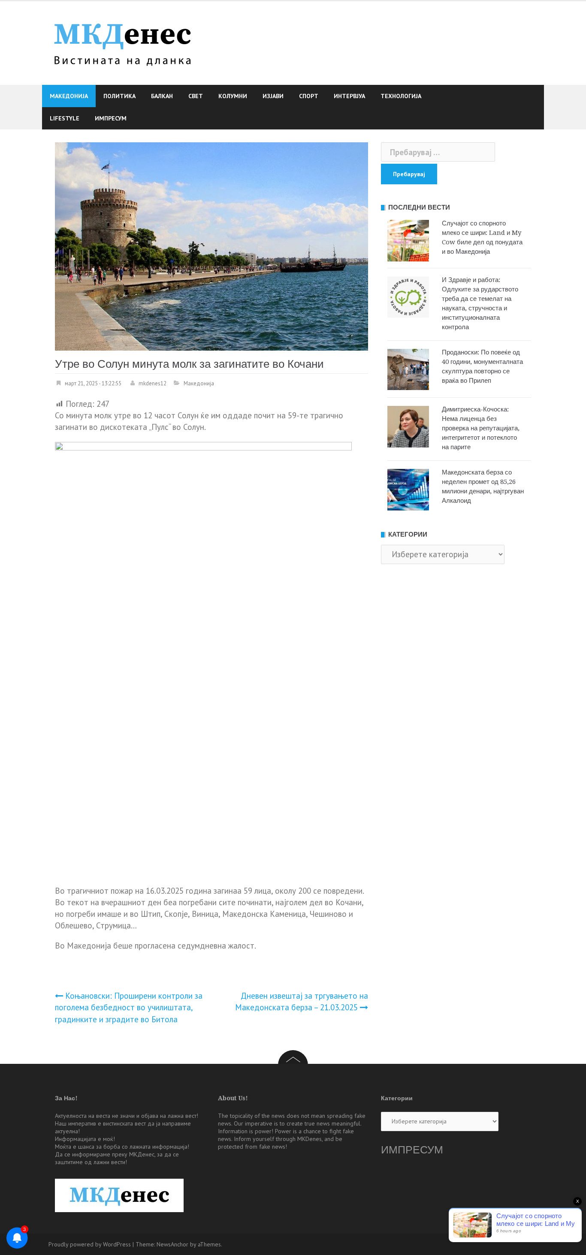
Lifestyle (64, 118)
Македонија (69, 96)
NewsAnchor (172, 1244)
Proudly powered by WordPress (89, 1244)
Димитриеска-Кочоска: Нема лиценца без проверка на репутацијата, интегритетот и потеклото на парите (481, 428)
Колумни (232, 96)
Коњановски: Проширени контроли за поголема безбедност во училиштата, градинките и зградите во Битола (128, 1007)
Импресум (111, 118)
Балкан (162, 96)
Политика (119, 96)
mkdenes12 (152, 383)
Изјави (273, 96)
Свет (195, 96)
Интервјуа (349, 96)
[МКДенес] (122, 42)
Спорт (308, 96)
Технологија (401, 96)
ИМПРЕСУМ (412, 1150)
